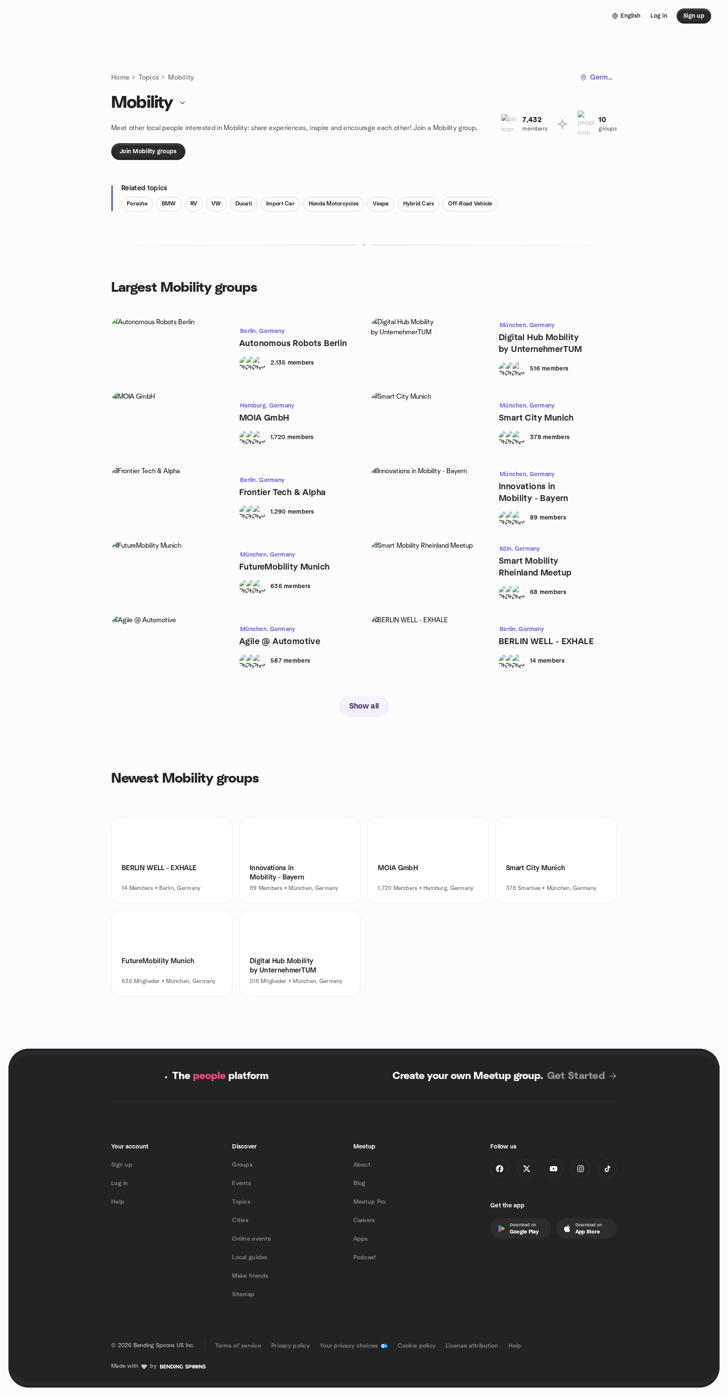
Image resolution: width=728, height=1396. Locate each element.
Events (241, 1183)
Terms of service (238, 1346)
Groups (242, 1165)
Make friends (250, 1276)
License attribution (472, 1346)
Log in (119, 1183)
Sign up (121, 1165)
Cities (240, 1220)
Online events (251, 1239)
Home (120, 77)
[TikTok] (607, 1168)
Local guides (249, 1257)
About (361, 1165)
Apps (360, 1239)
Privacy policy (290, 1346)
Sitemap (243, 1294)
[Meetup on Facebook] (499, 1168)
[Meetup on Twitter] (526, 1168)
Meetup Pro (369, 1202)
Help (117, 1202)
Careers (364, 1220)
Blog (359, 1183)
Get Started (576, 1076)
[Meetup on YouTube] (553, 1168)
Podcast (364, 1257)
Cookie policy (417, 1346)
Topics (149, 77)
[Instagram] (580, 1168)
